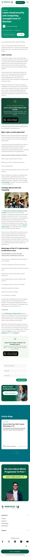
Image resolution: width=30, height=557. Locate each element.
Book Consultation (10, 393)
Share (21, 34)
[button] (17, 452)
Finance (3, 518)
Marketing (4, 526)
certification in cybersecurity (12, 313)
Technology (4, 523)
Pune (9, 331)
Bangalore (4, 333)
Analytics (4, 521)
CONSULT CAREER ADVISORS (13, 477)
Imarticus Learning (12, 26)
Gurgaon (16, 333)
